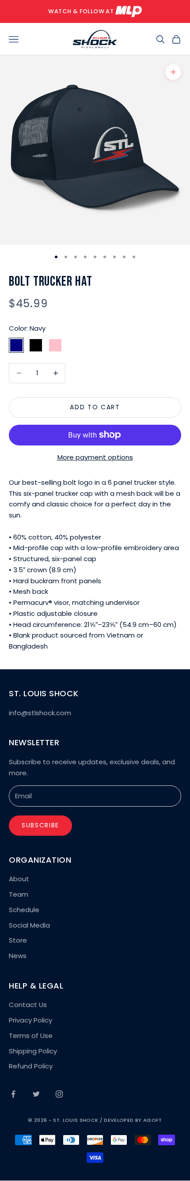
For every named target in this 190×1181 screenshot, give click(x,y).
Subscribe (40, 825)
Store (18, 940)
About (19, 878)
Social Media (29, 925)
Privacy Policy (30, 1020)
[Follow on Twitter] (36, 1094)
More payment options (95, 457)
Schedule (24, 909)
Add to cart (95, 407)
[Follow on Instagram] (59, 1094)
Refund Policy (31, 1066)
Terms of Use (31, 1035)
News (18, 955)
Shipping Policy (33, 1051)
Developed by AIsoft (133, 1120)
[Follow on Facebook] (13, 1094)
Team (18, 894)
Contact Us (28, 1004)
